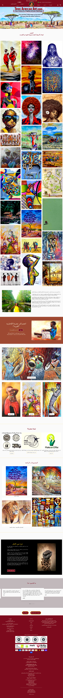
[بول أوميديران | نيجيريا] (31, 364)
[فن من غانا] (52, 399)
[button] (45, 2)
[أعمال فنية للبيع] (11, 399)
